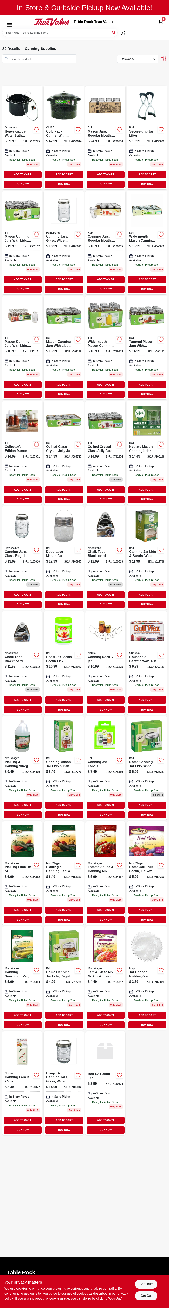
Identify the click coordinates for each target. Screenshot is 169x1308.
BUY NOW (23, 184)
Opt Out (146, 1295)
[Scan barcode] (122, 32)
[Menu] (9, 24)
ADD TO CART (22, 174)
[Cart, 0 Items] (161, 22)
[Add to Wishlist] (36, 129)
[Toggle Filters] (163, 58)
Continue (146, 1284)
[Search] (114, 32)
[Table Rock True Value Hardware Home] (52, 22)
